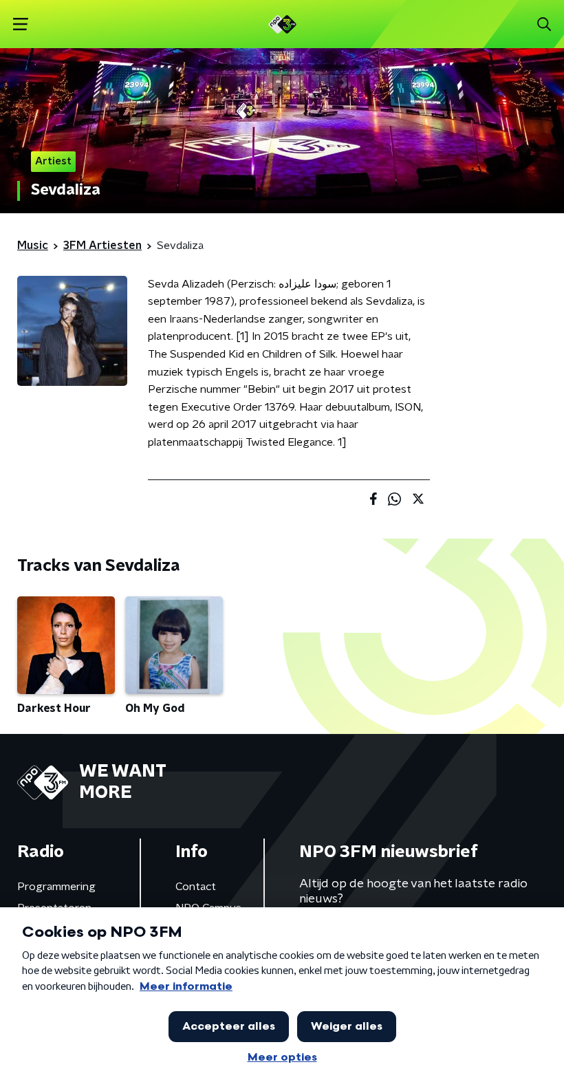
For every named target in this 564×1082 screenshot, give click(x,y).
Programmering (56, 886)
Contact (195, 886)
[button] (20, 24)
